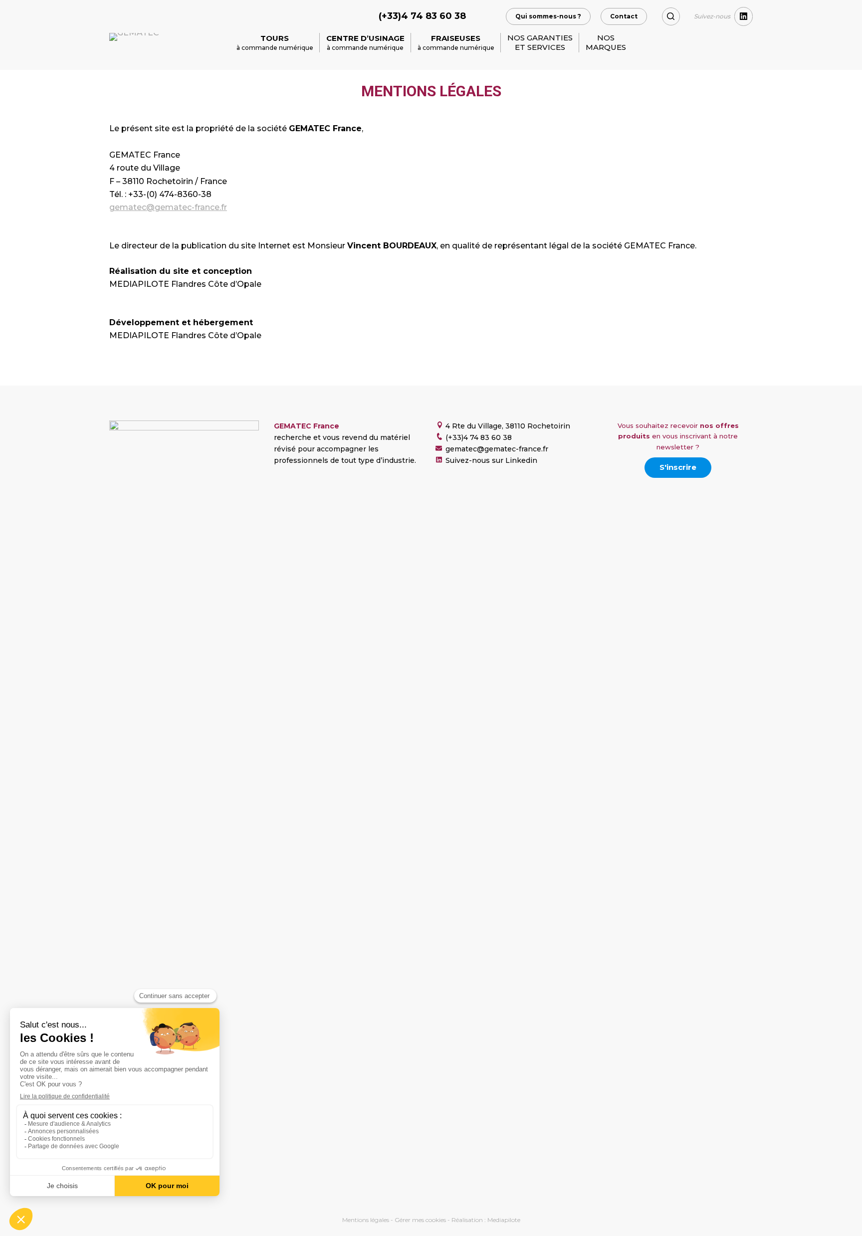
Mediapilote (503, 1220)
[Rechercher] (671, 16)
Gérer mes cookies (420, 1220)
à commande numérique (274, 42)
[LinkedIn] (743, 16)
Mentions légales (365, 1220)
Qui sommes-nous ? (548, 16)
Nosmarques (606, 42)
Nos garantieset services (540, 42)
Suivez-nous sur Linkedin (491, 460)
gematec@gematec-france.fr (168, 207)
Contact (624, 16)
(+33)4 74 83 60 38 (422, 15)
